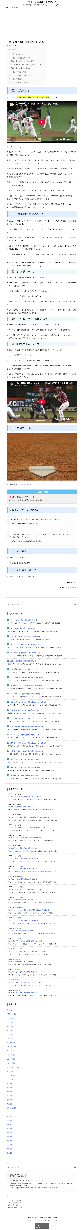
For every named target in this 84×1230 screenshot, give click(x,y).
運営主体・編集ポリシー (15, 1207)
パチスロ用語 (11, 1055)
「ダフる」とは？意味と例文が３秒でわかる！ (24, 644)
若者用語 (9, 1136)
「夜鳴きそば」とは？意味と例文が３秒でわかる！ (25, 767)
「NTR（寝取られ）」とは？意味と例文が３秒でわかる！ (27, 669)
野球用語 (16, 7)
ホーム (8, 7)
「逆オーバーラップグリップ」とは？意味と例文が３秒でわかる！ (28, 951)
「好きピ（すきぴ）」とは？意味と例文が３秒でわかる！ (27, 743)
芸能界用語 (10, 1132)
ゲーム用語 (10, 1030)
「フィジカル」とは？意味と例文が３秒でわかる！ (25, 653)
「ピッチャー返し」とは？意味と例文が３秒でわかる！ (24, 982)
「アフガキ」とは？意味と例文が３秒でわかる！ (25, 775)
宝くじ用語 (10, 1096)
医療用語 (9, 1087)
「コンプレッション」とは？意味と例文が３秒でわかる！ (25, 796)
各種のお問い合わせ (14, 1205)
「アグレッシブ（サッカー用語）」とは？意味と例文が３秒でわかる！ (29, 910)
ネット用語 (10, 1051)
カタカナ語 (10, 1018)
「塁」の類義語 (15, 79)
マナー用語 (10, 1071)
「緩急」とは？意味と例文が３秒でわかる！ (21, 961)
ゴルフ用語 (10, 1038)
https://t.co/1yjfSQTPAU (66, 1183)
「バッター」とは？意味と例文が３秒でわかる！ (22, 992)
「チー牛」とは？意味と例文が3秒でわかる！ (24, 620)
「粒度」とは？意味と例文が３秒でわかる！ (23, 661)
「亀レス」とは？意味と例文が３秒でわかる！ (24, 759)
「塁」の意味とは (16, 54)
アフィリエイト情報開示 (15, 1200)
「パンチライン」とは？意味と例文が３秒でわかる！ (26, 685)
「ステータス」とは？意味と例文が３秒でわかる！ (25, 636)
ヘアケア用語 (11, 1063)
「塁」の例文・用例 (17, 72)
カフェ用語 (10, 1022)
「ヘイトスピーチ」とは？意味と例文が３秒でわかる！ (27, 726)
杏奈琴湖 (73, 587)
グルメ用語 (10, 1026)
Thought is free (52, 1220)
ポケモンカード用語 (13, 1067)
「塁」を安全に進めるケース (23, 68)
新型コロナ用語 (11, 1108)
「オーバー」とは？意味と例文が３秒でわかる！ (25, 735)
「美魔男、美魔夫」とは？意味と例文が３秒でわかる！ (27, 751)
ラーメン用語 (11, 1075)
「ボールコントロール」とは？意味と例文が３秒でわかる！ (26, 889)
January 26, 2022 (36, 541)
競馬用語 (9, 1120)
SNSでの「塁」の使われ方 (20, 75)
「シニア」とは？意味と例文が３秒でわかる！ (22, 930)
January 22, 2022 (33, 523)
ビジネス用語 (11, 1059)
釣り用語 (9, 1149)
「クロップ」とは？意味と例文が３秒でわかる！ (22, 848)
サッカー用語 (11, 1042)
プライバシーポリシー (14, 1202)
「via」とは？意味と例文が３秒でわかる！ (23, 628)
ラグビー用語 (11, 1079)
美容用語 (9, 1124)
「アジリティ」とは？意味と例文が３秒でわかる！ (23, 879)
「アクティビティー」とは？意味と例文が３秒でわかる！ (27, 718)
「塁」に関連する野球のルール (21, 58)
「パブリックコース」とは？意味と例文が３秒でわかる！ (25, 920)
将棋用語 (9, 1104)
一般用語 (9, 1083)
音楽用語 (9, 1153)
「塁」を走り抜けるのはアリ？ (24, 61)
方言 (8, 1112)
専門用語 (9, 1100)
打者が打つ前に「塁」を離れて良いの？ (27, 65)
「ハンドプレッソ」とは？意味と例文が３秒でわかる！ (27, 694)
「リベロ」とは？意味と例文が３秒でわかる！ (22, 899)
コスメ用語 (10, 1034)
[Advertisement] (42, 24)
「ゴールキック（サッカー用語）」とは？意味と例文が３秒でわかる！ (29, 817)
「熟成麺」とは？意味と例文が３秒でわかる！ (24, 710)
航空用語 (9, 1128)
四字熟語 (9, 1091)
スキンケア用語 (11, 1046)
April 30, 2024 (53, 1188)
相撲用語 (9, 1116)
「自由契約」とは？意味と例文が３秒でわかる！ (22, 972)
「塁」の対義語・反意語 (19, 82)
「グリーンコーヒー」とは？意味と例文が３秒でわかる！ (25, 858)
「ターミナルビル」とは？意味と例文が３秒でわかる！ (27, 677)
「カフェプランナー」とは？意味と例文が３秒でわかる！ (27, 702)
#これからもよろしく (26, 1185)
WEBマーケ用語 (11, 1014)
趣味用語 (9, 1141)
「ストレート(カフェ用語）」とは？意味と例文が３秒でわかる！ (27, 827)
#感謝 (18, 1185)
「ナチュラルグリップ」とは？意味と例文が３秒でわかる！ (26, 941)
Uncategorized (11, 1010)
